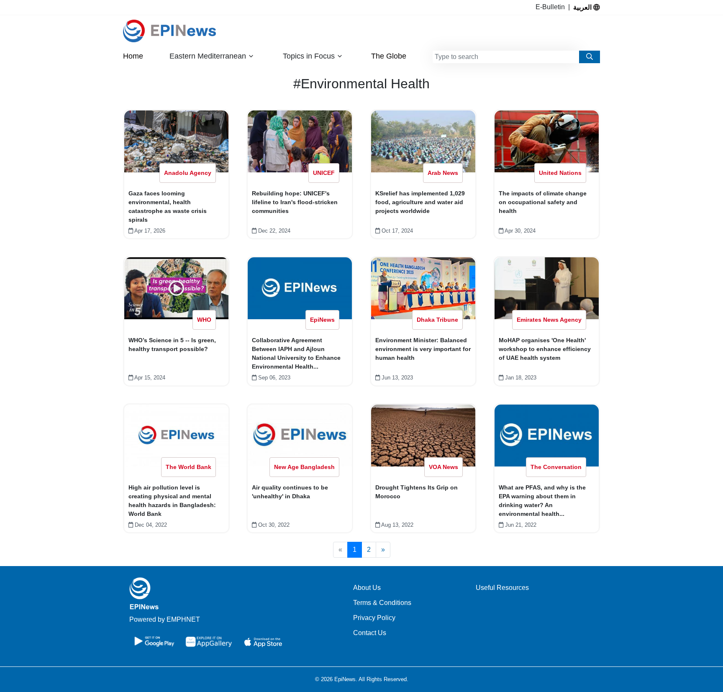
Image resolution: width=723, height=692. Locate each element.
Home (133, 56)
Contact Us (369, 632)
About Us (367, 587)
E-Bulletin (552, 6)
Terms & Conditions (382, 602)
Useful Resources (502, 587)
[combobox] (506, 57)
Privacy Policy (374, 617)
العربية (583, 7)
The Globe (388, 56)
